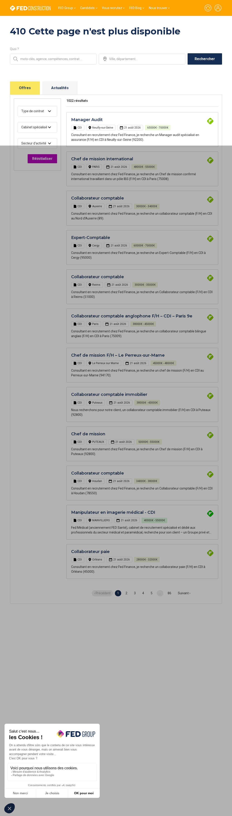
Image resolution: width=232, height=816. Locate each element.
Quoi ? (14, 49)
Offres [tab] (25, 88)
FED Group (65, 8)
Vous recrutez (112, 8)
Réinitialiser (42, 158)
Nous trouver (158, 8)
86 (169, 593)
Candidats (87, 8)
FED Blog (135, 8)
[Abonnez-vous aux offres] (208, 8)
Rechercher (205, 59)
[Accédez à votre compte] (218, 8)
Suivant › (184, 593)
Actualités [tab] (60, 88)
